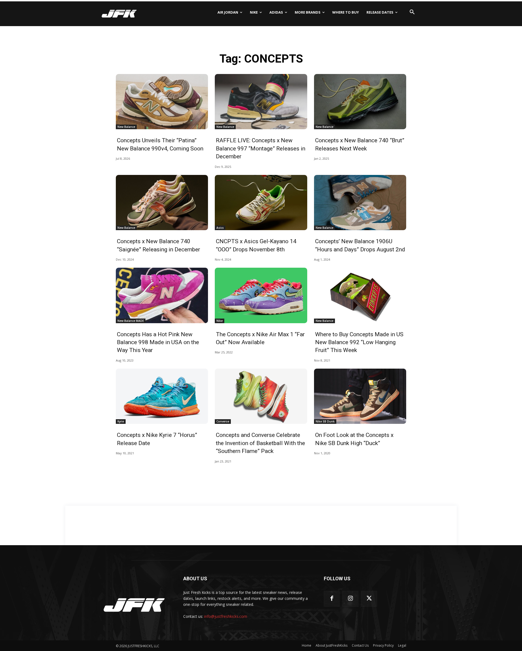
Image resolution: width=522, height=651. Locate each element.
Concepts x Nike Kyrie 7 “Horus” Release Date (157, 439)
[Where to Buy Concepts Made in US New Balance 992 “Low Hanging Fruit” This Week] (360, 295)
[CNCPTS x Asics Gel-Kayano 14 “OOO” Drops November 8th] (261, 202)
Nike (219, 321)
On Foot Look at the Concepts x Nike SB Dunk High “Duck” (354, 439)
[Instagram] (350, 599)
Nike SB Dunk (325, 421)
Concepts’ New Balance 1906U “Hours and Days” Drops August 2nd (360, 245)
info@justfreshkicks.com (225, 616)
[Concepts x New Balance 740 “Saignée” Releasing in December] (162, 202)
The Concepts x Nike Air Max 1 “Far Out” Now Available (260, 338)
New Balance (126, 127)
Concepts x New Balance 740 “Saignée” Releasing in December (158, 245)
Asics (220, 228)
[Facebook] (332, 599)
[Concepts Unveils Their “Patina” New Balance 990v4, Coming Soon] (162, 101)
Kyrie (120, 421)
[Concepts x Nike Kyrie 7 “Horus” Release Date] (162, 396)
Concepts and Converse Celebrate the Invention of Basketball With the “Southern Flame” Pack (260, 443)
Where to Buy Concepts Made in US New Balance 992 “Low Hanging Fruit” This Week (359, 342)
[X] (369, 599)
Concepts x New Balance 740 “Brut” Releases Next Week (359, 144)
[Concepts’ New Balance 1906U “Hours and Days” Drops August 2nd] (360, 202)
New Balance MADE (130, 321)
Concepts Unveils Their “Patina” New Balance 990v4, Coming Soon (160, 144)
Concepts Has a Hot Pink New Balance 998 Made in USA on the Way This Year (158, 342)
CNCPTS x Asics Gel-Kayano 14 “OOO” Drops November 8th (256, 245)
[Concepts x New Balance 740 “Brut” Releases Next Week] (360, 101)
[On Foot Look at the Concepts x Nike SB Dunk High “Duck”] (360, 396)
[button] (412, 12)
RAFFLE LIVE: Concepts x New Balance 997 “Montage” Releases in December (260, 148)
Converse (222, 421)
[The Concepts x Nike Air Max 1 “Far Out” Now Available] (261, 295)
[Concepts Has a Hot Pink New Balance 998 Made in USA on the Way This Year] (162, 295)
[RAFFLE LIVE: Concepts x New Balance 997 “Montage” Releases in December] (261, 101)
